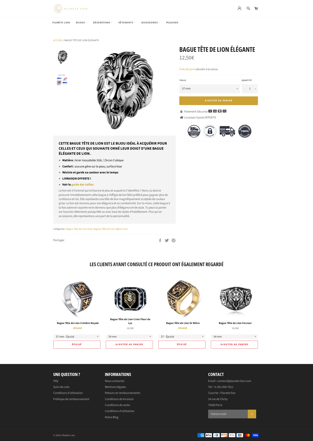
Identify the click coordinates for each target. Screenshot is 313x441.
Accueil (57, 40)
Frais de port (187, 69)
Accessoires (149, 22)
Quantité (247, 80)
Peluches (172, 22)
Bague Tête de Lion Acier (79, 229)
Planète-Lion (61, 22)
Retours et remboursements (122, 393)
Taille (182, 80)
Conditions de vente (117, 405)
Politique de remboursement (71, 399)
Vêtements (126, 22)
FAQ (55, 381)
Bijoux (80, 22)
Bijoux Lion (122, 229)
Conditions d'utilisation (68, 393)
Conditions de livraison (119, 399)
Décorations (102, 22)
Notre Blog (111, 417)
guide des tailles (82, 184)
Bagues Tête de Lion (104, 229)
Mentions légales (115, 387)
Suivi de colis (61, 387)
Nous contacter (114, 381)
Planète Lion (68, 435)
